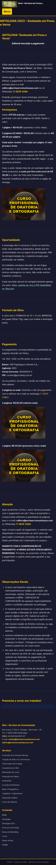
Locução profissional (10, 785)
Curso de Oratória (9, 802)
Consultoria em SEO (10, 768)
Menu (7, 11)
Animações (6, 781)
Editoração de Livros (10, 772)
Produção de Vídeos (10, 776)
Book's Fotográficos (10, 789)
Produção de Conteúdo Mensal (15, 755)
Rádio (4, 815)
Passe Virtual (7, 840)
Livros (4, 836)
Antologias (6, 819)
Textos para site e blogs (12, 764)
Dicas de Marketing (10, 832)
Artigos (5, 845)
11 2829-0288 (20, 91)
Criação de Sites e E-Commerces (16, 759)
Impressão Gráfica (9, 798)
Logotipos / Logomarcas (12, 793)
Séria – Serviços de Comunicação (33, 3)
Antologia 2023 (8, 823)
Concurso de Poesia (10, 828)
